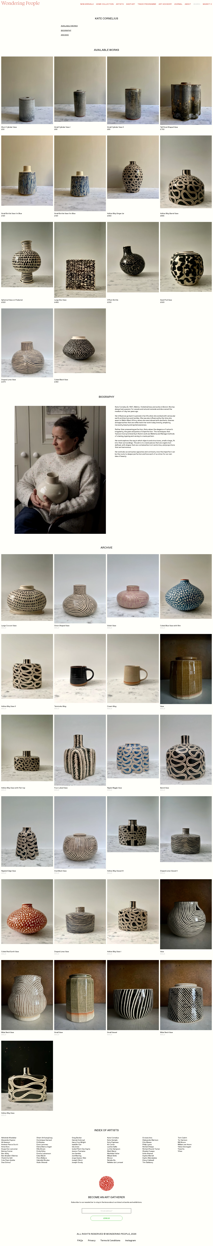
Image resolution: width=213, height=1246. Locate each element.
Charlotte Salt (7, 1158)
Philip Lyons (147, 1144)
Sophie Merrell (148, 1156)
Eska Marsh (41, 1156)
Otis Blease (146, 1142)
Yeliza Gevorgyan (184, 1147)
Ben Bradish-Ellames (9, 1156)
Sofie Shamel (147, 1153)
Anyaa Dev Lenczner (9, 1149)
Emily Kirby (40, 1151)
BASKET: (207, 4)
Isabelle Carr (76, 1144)
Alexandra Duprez (8, 1140)
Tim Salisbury (147, 1162)
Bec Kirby (5, 1153)
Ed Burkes (40, 1142)
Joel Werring (76, 1156)
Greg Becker (77, 1138)
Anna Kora (5, 1147)
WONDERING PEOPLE (118, 1234)
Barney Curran (6, 1151)
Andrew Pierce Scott (9, 1144)
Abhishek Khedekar (8, 1138)
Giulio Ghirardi (41, 1162)
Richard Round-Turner (151, 1149)
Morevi (110, 1158)
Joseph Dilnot (77, 1160)
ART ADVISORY (165, 4)
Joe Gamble (76, 1153)
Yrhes (180, 1151)
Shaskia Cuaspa (148, 1151)
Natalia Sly (111, 1160)
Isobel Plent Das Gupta (81, 1149)
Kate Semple (112, 1140)
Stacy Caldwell (148, 1160)
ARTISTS (120, 4)
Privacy (91, 1240)
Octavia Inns (147, 1138)
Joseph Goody (77, 1162)
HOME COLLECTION (105, 4)
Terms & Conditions (110, 1240)
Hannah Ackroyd (78, 1140)
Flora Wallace (41, 1158)
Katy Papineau (113, 1142)
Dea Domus (6, 1162)
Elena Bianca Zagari (44, 1147)
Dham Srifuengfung (44, 1138)
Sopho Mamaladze (149, 1158)
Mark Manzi (111, 1151)
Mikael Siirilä (112, 1156)
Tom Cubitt (182, 1138)
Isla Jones (75, 1147)
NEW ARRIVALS (87, 4)
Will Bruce (182, 1142)
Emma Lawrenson (43, 1153)
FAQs (80, 1240)
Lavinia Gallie (112, 1147)
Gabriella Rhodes (43, 1160)
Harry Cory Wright (79, 1142)
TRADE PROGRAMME (147, 4)
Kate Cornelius (113, 1138)
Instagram (130, 1240)
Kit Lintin (111, 1144)
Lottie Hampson (113, 1149)
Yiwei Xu (181, 1149)
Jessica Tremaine (78, 1151)
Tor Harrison (182, 1140)
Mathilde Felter (113, 1153)
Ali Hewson (5, 1142)
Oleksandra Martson (150, 1140)
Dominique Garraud (44, 1140)
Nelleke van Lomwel (115, 1162)
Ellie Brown (40, 1149)
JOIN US (106, 1218)
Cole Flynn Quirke (8, 1160)
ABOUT (188, 4)
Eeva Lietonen (42, 1144)
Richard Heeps (148, 1147)
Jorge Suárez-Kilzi (79, 1158)
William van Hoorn (185, 1144)
